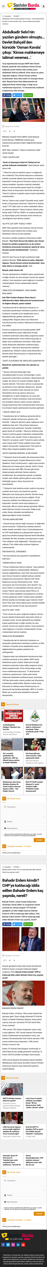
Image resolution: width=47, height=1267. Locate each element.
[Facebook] (3, 1245)
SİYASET (16, 16)
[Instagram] (13, 1245)
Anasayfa (8, 16)
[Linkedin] (18, 1245)
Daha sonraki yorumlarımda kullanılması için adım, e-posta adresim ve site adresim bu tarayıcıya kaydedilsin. (23, 834)
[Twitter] (8, 1245)
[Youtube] (23, 1245)
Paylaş (8, 95)
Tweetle (19, 95)
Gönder (29, 95)
